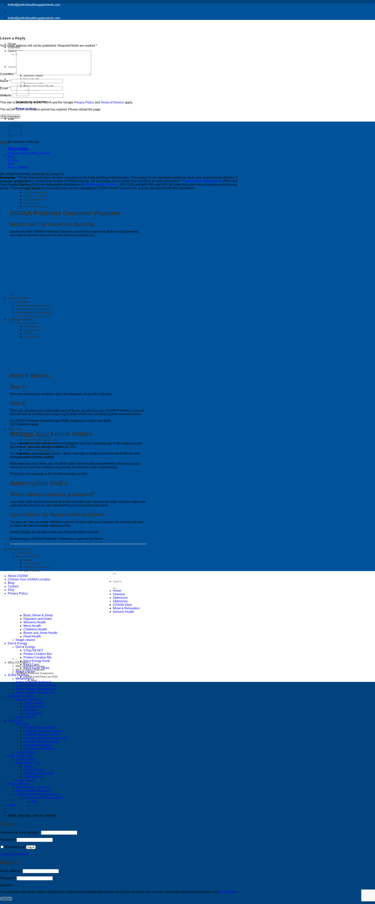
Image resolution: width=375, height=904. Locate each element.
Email (5, 88)
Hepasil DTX (32, 713)
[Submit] (114, 588)
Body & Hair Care (20, 549)
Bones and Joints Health (38, 86)
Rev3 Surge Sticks (34, 206)
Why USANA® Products (32, 787)
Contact (13, 160)
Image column (25, 671)
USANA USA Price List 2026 (40, 676)
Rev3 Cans (30, 202)
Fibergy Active (33, 706)
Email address (11, 871)
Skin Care (15, 429)
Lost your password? (14, 854)
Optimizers (120, 597)
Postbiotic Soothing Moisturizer (44, 738)
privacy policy (228, 891)
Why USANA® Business (33, 791)
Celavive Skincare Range (38, 450)
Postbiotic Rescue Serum (41, 734)
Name (5, 81)
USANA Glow (24, 552)
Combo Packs (32, 563)
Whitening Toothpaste (36, 567)
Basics (27, 559)
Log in (31, 847)
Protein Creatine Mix (36, 195)
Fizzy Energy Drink (35, 199)
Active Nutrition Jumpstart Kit (35, 685)
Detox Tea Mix (33, 703)
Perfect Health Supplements (202, 181)
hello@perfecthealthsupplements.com (34, 4)
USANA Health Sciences (101, 184)
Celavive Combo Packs (39, 748)
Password (8, 839)
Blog (11, 156)
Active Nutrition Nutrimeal (33, 682)
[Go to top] (114, 573)
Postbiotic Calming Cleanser (40, 439)
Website (5, 95)
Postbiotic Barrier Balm (39, 727)
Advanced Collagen (37, 745)
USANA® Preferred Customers (37, 794)
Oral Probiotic (31, 570)
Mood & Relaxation (126, 608)
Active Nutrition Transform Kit (36, 689)
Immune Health (123, 611)
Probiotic (29, 710)
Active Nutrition (18, 675)
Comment (7, 74)
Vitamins (119, 594)
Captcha (7, 885)
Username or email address (20, 832)
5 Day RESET (31, 188)
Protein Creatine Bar (36, 192)
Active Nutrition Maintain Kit (35, 692)
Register (6, 898)
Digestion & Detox (20, 696)
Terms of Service (112, 102)
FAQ (11, 163)
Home (117, 590)
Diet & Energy (17, 181)
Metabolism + (25, 678)
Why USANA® (18, 662)
